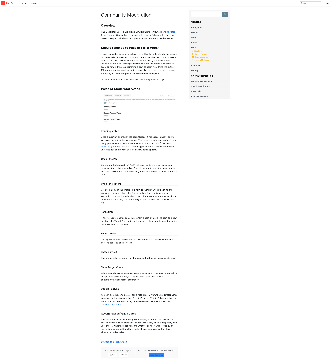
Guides (24, 3)
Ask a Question (156, 355)
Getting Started (198, 51)
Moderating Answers (200, 57)
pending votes (168, 32)
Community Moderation (201, 60)
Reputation (112, 199)
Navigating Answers (199, 54)
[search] (301, 3)
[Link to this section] (99, 25)
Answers (111, 35)
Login (326, 3)
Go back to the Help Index (114, 342)
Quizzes (33, 3)
